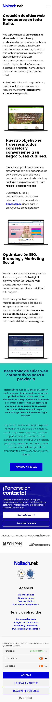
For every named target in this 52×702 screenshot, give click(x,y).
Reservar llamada (26, 523)
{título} (21, 698)
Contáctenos (14, 204)
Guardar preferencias (26, 690)
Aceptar (26, 675)
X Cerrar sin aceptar (26, 683)
